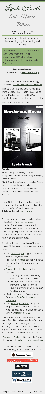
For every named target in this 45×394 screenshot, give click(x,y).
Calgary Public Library (17, 269)
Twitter (17, 337)
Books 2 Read (23, 313)
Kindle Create (18, 259)
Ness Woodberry (30, 72)
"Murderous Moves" (25, 222)
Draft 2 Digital (17, 253)
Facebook (7, 337)
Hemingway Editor (20, 303)
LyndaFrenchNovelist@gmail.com (29, 340)
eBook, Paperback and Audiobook (27, 85)
